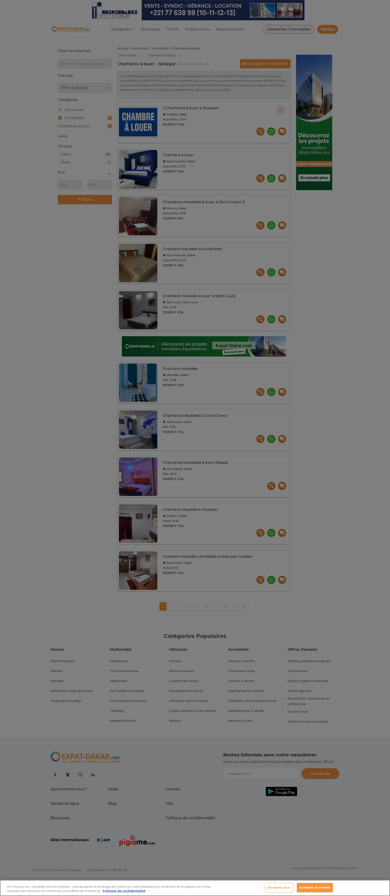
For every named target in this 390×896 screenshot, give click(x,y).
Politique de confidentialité (123, 891)
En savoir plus (279, 887)
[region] (195, 888)
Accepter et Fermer (314, 887)
